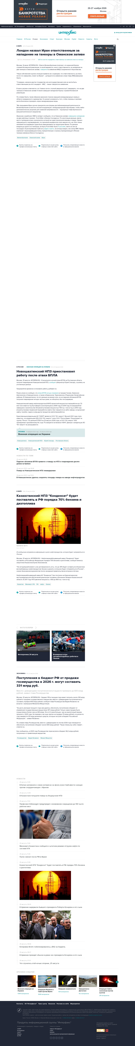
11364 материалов (23, 993)
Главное (19, 39)
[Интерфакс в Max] (62, 1038)
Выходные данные (101, 1036)
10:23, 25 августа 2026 (57, 367)
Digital (74, 39)
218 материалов (104, 995)
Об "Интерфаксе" (20, 26)
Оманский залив (35, 137)
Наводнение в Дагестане (84, 990)
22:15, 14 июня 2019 (28, 46)
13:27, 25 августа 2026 (31, 162)
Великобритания (22, 137)
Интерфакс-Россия (40, 26)
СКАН (51, 1030)
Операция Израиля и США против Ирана (46, 991)
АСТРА (19, 1036)
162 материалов (84, 993)
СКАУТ (19, 1032)
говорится (44, 69)
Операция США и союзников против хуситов (106, 991)
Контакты (20, 1004)
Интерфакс (67, 32)
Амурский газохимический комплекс (42, 262)
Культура (59, 39)
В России (27, 39)
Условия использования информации (106, 1035)
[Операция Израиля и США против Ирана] (47, 987)
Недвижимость (67, 26)
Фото (96, 39)
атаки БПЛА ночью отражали (48, 393)
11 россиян (61, 127)
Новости (81, 39)
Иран (43, 137)
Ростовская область (62, 441)
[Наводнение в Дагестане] (88, 986)
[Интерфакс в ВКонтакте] (56, 1038)
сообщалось (25, 232)
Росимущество (21, 738)
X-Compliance (20, 1030)
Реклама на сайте (63, 1004)
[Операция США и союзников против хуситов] (108, 986)
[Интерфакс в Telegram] (54, 1038)
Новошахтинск (22, 441)
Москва (67, 39)
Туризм (59, 26)
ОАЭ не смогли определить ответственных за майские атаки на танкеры (60, 59)
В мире (35, 39)
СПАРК (19, 1029)
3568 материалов (43, 994)
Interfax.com (30, 26)
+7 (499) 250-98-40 (67, 1018)
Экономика (44, 39)
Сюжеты (89, 39)
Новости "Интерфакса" (56, 1029)
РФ (37, 584)
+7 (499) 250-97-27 (79, 1018)
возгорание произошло (67, 232)
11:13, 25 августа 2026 (32, 673)
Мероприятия (87, 26)
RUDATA (52, 1032)
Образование (77, 26)
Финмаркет (51, 26)
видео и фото (49, 129)
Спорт (52, 39)
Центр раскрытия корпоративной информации (62, 1034)
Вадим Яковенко (33, 738)
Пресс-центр (42, 1004)
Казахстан (20, 584)
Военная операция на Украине (38, 367)
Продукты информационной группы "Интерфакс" (44, 1022)
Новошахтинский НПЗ (35, 441)
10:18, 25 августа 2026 (29, 491)
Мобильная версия (7, 26)
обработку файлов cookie (95, 1015)
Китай (57, 262)
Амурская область (23, 262)
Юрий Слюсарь (49, 441)
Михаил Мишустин (46, 738)
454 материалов (63, 992)
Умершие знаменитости (67, 989)
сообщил (52, 382)
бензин (48, 584)
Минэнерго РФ (30, 584)
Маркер (19, 1034)
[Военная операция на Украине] (27, 986)
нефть (42, 584)
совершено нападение (76, 116)
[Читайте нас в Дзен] (51, 1038)
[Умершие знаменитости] (67, 986)
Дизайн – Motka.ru (101, 1038)
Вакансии (51, 1004)
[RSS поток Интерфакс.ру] (59, 1038)
